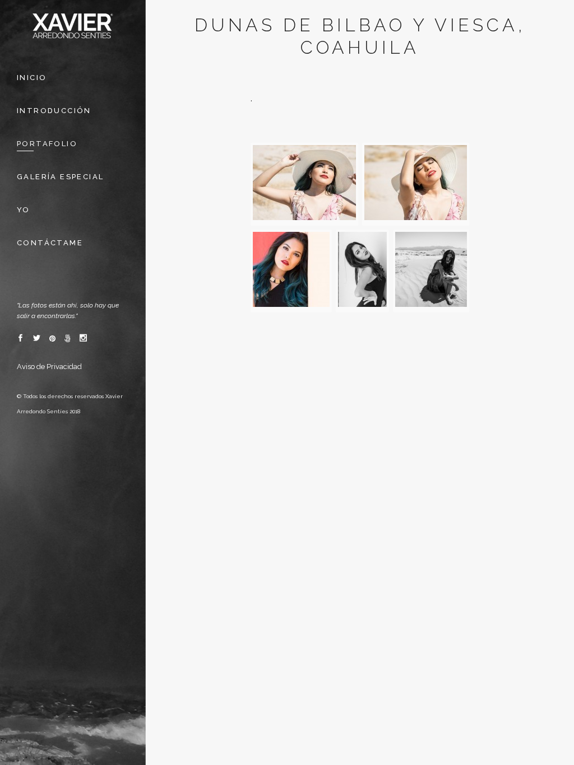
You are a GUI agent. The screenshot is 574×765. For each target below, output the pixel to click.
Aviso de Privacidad (49, 366)
